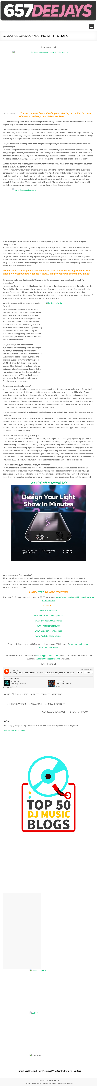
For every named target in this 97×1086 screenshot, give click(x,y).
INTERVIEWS (56, 694)
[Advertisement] (22, 931)
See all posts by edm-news (15, 730)
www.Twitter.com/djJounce (48, 626)
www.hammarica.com (78, 644)
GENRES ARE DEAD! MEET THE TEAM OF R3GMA (66, 712)
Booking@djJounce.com (47, 656)
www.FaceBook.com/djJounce (48, 621)
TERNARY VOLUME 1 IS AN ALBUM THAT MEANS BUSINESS (35, 704)
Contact (77, 1071)
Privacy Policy (35, 1071)
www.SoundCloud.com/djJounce (48, 616)
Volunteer (56, 1071)
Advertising (67, 1071)
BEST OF (36, 694)
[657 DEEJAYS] (48, 1)
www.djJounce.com (48, 611)
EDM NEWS (45, 694)
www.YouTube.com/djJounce (48, 636)
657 (8, 694)
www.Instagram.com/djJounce (48, 631)
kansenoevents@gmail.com (47, 659)
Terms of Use (22, 1071)
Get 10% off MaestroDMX (48, 483)
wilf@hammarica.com (48, 647)
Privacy (45, 1083)
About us (47, 1071)
